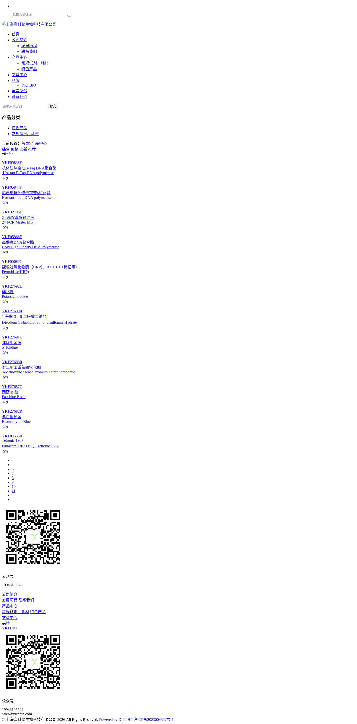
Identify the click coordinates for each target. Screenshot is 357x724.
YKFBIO (28, 85)
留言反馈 (19, 91)
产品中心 (19, 57)
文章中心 (19, 75)
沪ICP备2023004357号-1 (153, 719)
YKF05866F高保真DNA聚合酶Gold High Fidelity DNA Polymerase (30, 242)
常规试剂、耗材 (35, 63)
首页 (15, 34)
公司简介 (19, 40)
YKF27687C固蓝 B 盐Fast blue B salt (14, 392)
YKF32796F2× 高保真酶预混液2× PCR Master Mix (18, 217)
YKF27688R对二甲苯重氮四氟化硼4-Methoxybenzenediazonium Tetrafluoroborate (38, 367)
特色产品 (29, 69)
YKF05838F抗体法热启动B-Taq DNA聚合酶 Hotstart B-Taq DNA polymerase (29, 168)
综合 (6, 149)
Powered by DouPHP (115, 719)
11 (13, 491)
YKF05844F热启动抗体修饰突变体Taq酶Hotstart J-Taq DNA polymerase (26, 192)
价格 (14, 149)
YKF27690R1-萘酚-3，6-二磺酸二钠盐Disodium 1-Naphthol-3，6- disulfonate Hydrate (39, 316)
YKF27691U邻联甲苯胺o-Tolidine (12, 342)
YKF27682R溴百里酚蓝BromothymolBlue (16, 416)
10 (14, 486)
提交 (53, 106)
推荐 (32, 149)
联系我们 (29, 51)
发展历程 (29, 46)
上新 (23, 149)
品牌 (15, 81)
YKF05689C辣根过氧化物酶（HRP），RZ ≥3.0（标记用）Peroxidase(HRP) (40, 266)
